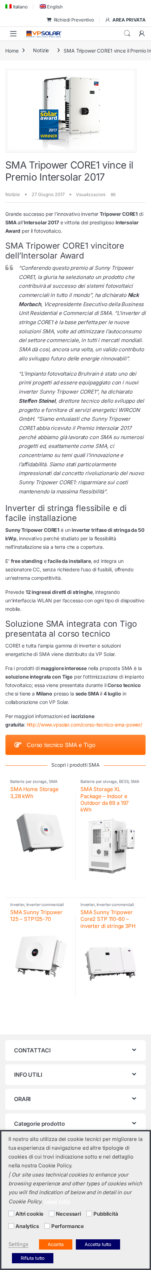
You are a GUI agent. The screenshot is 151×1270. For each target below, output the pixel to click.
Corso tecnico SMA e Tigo (61, 744)
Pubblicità (105, 1214)
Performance (67, 1226)
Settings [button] (18, 1244)
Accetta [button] (56, 1244)
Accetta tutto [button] (98, 1244)
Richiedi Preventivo (74, 20)
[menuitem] (16, 6)
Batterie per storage (28, 781)
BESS (124, 781)
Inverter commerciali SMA (37, 906)
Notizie (41, 50)
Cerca (127, 33)
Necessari (68, 1214)
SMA (53, 781)
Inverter (17, 904)
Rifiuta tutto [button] (33, 1258)
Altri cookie (29, 1214)
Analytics (27, 1226)
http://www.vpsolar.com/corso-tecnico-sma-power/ (84, 725)
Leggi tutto (57, 1201)
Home (11, 50)
